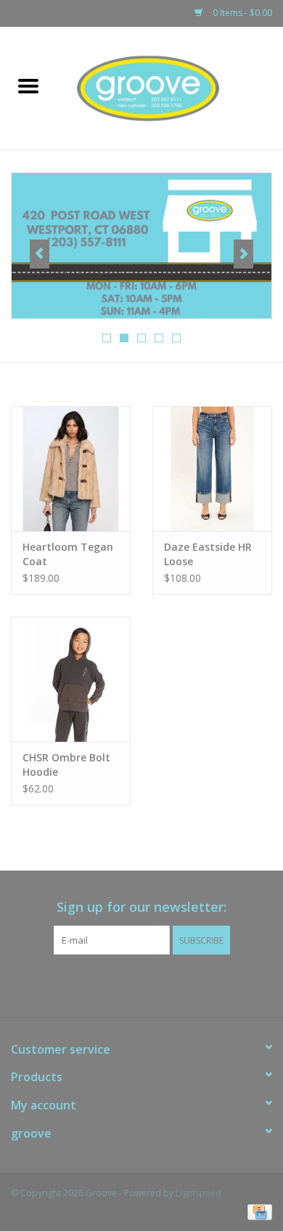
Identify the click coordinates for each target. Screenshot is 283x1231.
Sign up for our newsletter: (141, 907)
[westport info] (141, 246)
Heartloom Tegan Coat (67, 554)
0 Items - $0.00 (241, 13)
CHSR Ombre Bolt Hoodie (66, 764)
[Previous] (39, 254)
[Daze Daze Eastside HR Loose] (212, 468)
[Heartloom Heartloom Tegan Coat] (71, 468)
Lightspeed (198, 1193)
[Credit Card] (257, 1211)
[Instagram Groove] (154, 984)
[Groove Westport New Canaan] (169, 87)
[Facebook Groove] (128, 984)
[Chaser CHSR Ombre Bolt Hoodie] (71, 679)
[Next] (243, 254)
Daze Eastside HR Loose (208, 554)
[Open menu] (28, 85)
